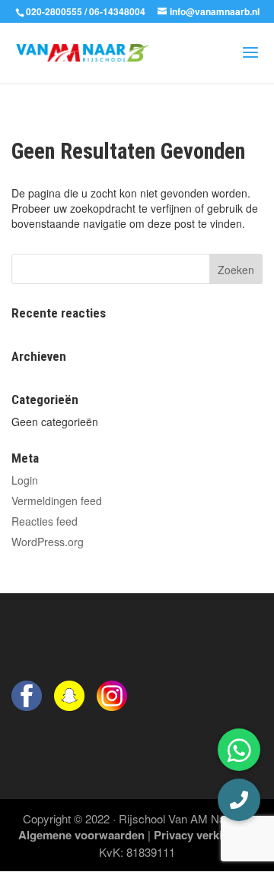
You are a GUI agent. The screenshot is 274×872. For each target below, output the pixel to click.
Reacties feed (44, 521)
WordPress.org (47, 541)
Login (24, 480)
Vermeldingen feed (56, 500)
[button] (239, 800)
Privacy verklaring (202, 834)
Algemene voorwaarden (81, 834)
